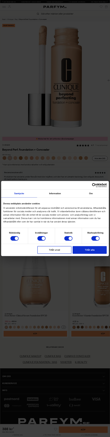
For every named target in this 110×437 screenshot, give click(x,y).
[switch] (41, 238)
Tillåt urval (54, 249)
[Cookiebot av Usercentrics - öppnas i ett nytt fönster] (94, 185)
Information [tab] (55, 193)
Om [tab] (91, 193)
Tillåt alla (90, 249)
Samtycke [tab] (19, 193)
